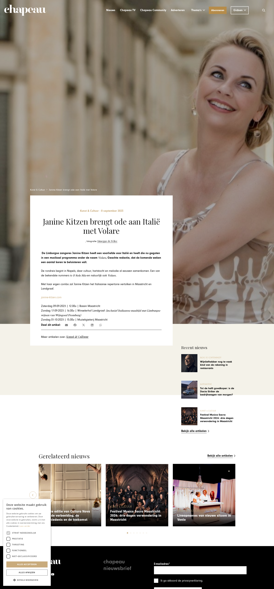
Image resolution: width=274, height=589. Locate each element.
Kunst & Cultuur (77, 337)
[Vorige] (32, 495)
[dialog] (27, 542)
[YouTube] (52, 574)
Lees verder (24, 526)
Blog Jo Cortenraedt (210, 358)
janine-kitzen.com (51, 297)
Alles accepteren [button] (27, 564)
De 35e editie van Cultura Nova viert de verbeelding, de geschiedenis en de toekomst (66, 515)
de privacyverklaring (190, 580)
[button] (198, 10)
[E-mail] (66, 325)
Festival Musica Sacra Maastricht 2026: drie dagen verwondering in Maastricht (216, 418)
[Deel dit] (75, 325)
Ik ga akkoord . (181, 580)
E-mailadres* (162, 564)
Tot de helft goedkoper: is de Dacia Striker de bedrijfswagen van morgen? (217, 391)
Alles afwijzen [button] (27, 572)
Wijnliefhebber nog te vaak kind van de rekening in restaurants (216, 365)
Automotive (206, 384)
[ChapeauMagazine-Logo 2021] (25, 10)
